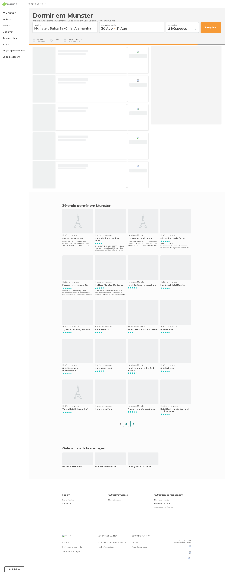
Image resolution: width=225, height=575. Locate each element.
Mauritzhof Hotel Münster (172, 285)
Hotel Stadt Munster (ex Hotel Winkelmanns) (174, 410)
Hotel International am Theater (143, 329)
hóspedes (179, 28)
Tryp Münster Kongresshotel (76, 329)
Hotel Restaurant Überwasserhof (70, 369)
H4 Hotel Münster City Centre (109, 285)
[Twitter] (181, 537)
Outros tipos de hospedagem (168, 495)
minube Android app (106, 547)
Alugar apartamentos (14, 50)
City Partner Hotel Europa (140, 238)
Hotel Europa (166, 329)
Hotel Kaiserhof (102, 329)
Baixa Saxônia (68, 500)
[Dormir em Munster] (133, 424)
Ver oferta (138, 56)
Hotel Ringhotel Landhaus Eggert (107, 239)
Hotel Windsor (167, 368)
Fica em (66, 495)
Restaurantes (10, 38)
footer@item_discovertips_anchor (111, 542)
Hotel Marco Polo (103, 409)
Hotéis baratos (114, 500)
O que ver (8, 32)
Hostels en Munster (105, 467)
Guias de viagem (11, 57)
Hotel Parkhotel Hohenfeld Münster (141, 369)
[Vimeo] (185, 537)
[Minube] (9, 4)
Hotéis (6, 25)
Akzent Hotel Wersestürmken (142, 409)
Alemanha (66, 503)
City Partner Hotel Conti (73, 238)
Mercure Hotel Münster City (75, 285)
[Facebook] (176, 537)
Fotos (6, 44)
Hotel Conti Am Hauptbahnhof (142, 285)
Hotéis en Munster (72, 467)
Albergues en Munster (140, 467)
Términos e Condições (71, 551)
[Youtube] (189, 537)
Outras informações (118, 495)
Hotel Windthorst (103, 368)
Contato (135, 542)
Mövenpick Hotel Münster (172, 238)
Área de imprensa (139, 547)
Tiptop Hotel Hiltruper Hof (75, 409)
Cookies (65, 542)
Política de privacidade (72, 547)
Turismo (7, 19)
